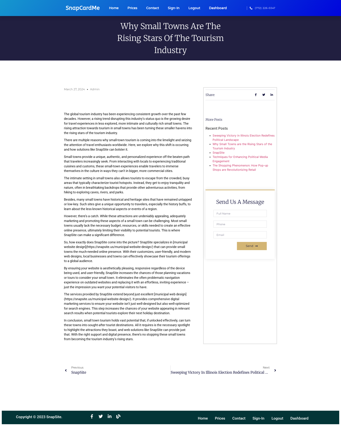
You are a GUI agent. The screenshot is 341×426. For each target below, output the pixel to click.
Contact (152, 8)
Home (114, 8)
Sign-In (174, 8)
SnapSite (218, 152)
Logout (194, 8)
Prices (132, 8)
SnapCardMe (83, 8)
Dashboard (218, 8)
